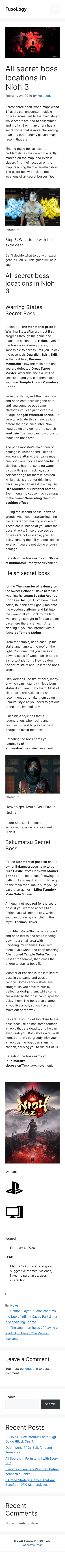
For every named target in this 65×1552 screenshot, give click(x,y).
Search (10, 1397)
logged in (31, 1368)
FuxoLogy (16, 9)
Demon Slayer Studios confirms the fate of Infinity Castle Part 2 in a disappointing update (31, 1316)
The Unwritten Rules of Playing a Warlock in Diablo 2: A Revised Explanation (31, 1333)
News (14, 1305)
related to (12, 230)
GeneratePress (32, 1545)
